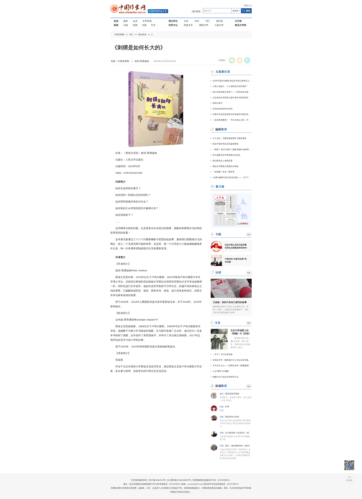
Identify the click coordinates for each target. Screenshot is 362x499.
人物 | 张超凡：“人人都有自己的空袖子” (230, 86)
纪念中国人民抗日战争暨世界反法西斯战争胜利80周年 (236, 246)
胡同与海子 (218, 103)
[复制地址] (247, 60)
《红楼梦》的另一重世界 (223, 172)
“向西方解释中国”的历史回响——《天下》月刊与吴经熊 (232, 177)
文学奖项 (147, 21)
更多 (249, 235)
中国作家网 (119, 34)
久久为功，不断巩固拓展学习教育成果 (229, 138)
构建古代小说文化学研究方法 (225, 377)
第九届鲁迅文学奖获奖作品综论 (226, 155)
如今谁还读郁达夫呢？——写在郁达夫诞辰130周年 (232, 92)
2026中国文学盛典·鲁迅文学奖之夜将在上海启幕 (232, 81)
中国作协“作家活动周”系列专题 (236, 260)
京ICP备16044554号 (156, 480)
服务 (125, 21)
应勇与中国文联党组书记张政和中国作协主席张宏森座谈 (232, 114)
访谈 (125, 25)
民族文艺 (188, 25)
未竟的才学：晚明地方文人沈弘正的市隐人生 (232, 360)
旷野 (227, 407)
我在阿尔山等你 (232, 417)
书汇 (207, 21)
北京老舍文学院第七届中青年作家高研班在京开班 (232, 97)
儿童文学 (219, 25)
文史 (186, 21)
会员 (135, 21)
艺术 (153, 25)
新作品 (219, 21)
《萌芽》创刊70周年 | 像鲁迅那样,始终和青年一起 (232, 149)
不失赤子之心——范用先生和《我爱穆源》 (231, 365)
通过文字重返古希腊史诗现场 (225, 166)
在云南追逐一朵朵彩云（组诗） (239, 433)
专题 (144, 25)
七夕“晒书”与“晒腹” (221, 371)
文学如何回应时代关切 (222, 109)
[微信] (232, 60)
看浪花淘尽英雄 (232, 394)
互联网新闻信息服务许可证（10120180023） (211, 480)
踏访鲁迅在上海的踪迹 (222, 160)
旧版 (248, 6)
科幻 (197, 21)
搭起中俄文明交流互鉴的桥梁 (225, 144)
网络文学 (203, 25)
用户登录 (196, 11)
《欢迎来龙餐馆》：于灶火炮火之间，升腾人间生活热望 (232, 120)
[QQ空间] (239, 60)
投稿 (135, 25)
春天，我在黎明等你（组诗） (238, 446)
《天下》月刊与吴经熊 (222, 354)
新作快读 (142, 34)
